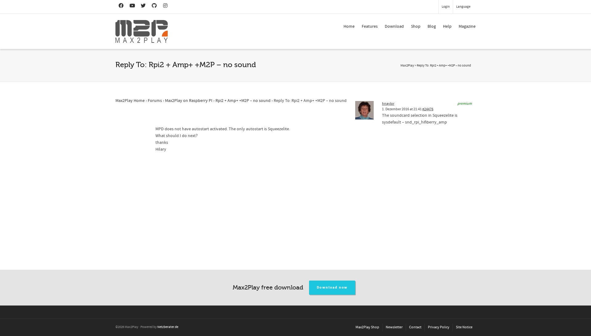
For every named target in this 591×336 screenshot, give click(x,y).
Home (349, 26)
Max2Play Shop (367, 327)
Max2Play (407, 65)
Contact (415, 327)
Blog (432, 26)
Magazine (467, 26)
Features (370, 26)
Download (394, 26)
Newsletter (394, 327)
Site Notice (464, 327)
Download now (332, 287)
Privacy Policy (438, 327)
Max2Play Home (130, 100)
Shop (415, 26)
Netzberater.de (167, 327)
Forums (155, 100)
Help (447, 26)
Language (463, 7)
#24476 (427, 109)
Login (446, 7)
